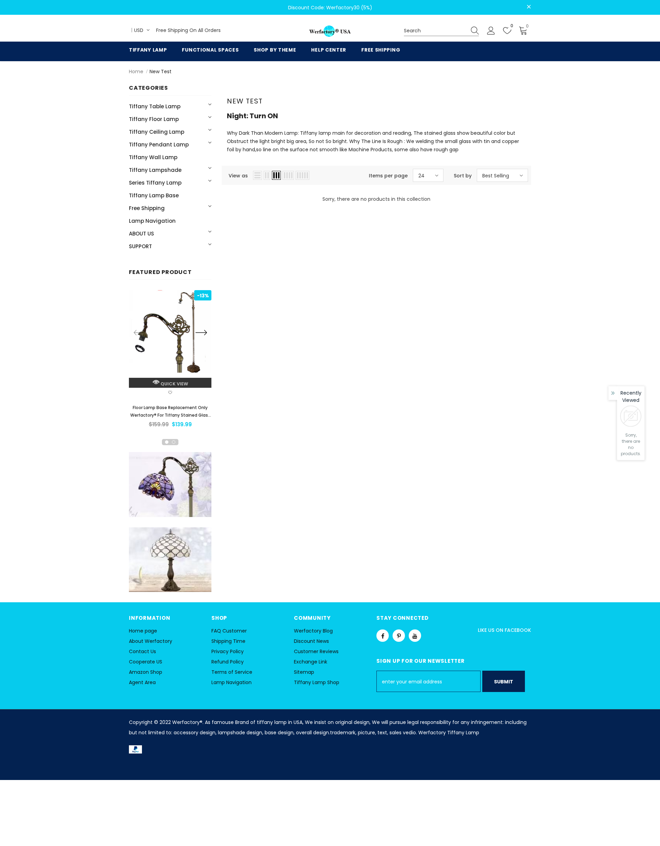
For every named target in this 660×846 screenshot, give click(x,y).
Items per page (388, 175)
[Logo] (330, 31)
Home (136, 71)
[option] (170, 361)
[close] (528, 6)
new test (161, 71)
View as (238, 175)
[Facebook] (382, 635)
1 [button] (166, 442)
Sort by (463, 175)
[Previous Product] (139, 332)
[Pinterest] (399, 635)
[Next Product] (201, 332)
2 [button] (173, 442)
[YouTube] (415, 635)
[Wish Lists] (170, 393)
